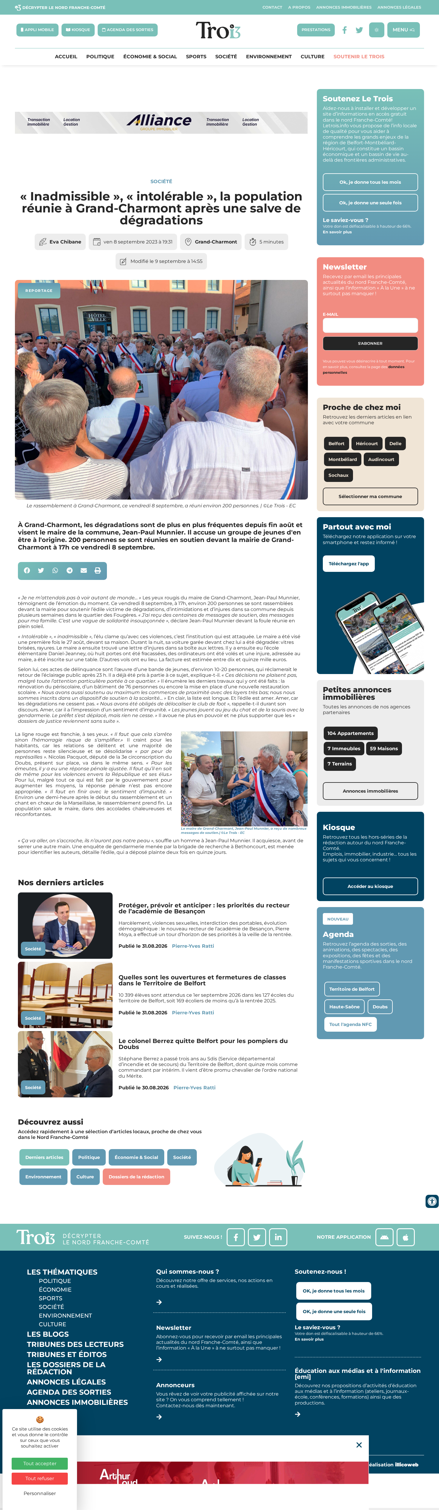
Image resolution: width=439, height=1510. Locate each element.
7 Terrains (340, 764)
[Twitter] (359, 30)
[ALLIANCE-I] (161, 157)
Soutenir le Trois (359, 56)
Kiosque (44, 1412)
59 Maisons (384, 748)
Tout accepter (39, 1463)
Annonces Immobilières (344, 7)
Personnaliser (40, 1493)
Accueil (66, 56)
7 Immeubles (344, 748)
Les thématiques (62, 1272)
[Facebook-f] (344, 30)
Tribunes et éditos (67, 1354)
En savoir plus (337, 231)
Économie (55, 1289)
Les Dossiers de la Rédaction (66, 1368)
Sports (196, 56)
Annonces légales (399, 7)
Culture (313, 56)
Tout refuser (39, 1478)
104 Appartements (351, 733)
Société (226, 56)
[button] (27, 571)
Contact (272, 7)
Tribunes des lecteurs (75, 1344)
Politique (100, 56)
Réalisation (392, 1465)
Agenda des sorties (69, 1392)
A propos (299, 7)
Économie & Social (150, 56)
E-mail (330, 314)
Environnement (269, 56)
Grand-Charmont (216, 242)
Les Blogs (48, 1334)
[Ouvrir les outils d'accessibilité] (432, 1201)
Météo (40, 1422)
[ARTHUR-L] (219, 1472)
